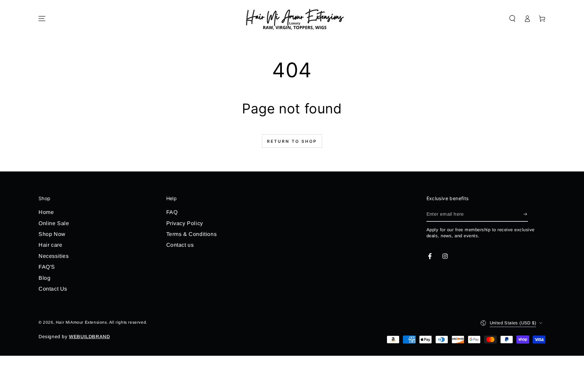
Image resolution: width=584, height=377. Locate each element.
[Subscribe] (526, 214)
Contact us (180, 245)
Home (46, 212)
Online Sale (54, 223)
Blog (44, 278)
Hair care (50, 245)
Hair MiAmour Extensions (81, 322)
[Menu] (41, 18)
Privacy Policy (184, 223)
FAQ (172, 212)
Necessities (54, 256)
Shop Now (52, 234)
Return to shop (292, 141)
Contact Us (53, 289)
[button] (512, 18)
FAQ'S (47, 267)
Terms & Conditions (191, 234)
